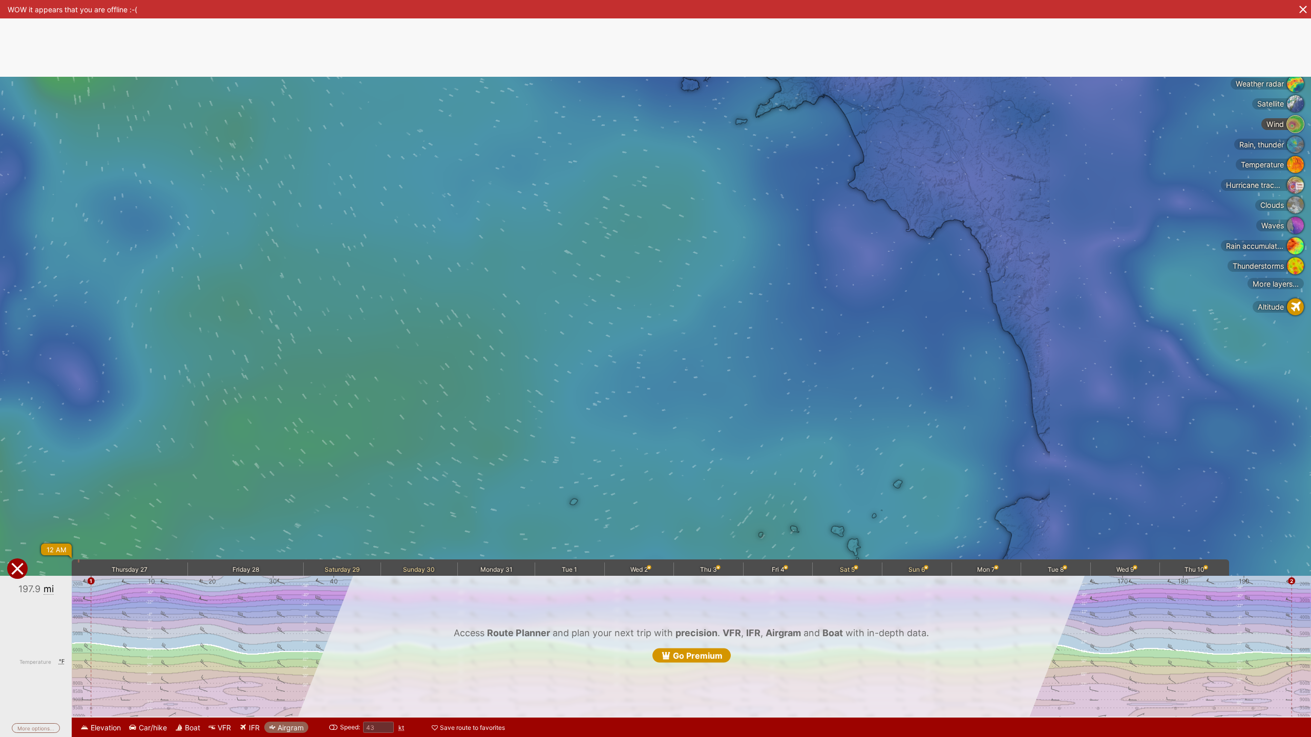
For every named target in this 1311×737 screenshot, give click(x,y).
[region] (655, 368)
